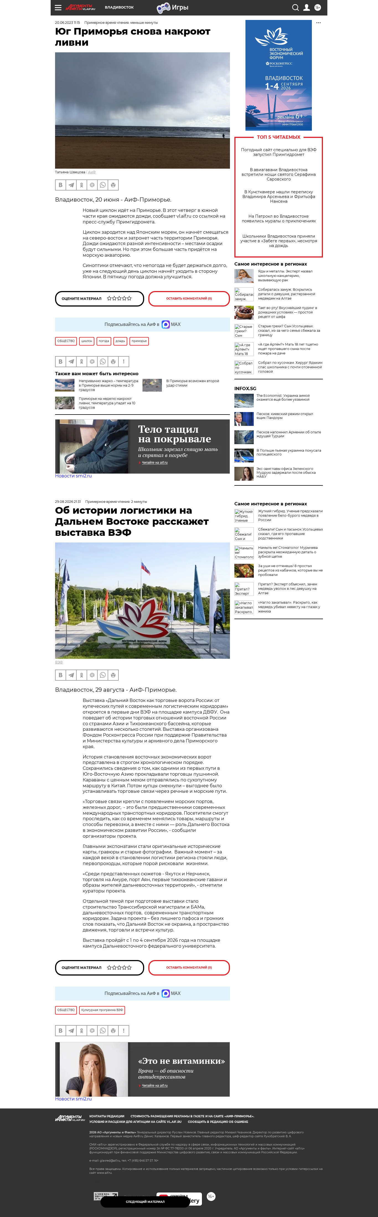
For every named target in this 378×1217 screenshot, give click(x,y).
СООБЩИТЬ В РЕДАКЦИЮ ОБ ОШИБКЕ (218, 1122)
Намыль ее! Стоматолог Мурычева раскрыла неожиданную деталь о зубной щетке (288, 552)
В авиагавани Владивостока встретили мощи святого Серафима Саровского (279, 175)
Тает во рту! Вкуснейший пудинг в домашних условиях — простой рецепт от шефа (287, 312)
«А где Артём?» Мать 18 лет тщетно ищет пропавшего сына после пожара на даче (288, 348)
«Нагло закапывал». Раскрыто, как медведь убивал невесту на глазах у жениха (289, 606)
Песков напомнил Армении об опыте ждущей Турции (289, 434)
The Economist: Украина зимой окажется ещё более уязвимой (283, 398)
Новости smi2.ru (73, 475)
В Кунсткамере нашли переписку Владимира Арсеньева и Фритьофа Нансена (278, 197)
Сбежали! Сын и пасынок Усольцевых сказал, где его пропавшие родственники (290, 533)
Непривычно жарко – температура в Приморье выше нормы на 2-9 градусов (108, 385)
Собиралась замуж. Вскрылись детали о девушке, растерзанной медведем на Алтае (286, 293)
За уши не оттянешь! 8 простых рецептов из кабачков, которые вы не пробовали (290, 570)
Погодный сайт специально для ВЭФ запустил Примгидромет (279, 152)
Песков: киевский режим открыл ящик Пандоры (285, 416)
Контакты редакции (106, 1116)
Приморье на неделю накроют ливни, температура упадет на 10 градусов (107, 403)
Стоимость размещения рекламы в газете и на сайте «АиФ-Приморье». (192, 1116)
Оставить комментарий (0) (189, 298)
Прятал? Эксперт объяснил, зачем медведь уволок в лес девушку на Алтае (287, 588)
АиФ (92, 172)
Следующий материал (145, 1202)
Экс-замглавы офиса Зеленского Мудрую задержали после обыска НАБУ (286, 472)
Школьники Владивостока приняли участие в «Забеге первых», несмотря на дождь (278, 241)
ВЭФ (59, 662)
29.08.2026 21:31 (68, 502)
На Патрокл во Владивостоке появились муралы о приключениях (279, 218)
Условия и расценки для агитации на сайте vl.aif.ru (135, 1122)
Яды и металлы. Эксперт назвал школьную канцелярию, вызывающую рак (285, 275)
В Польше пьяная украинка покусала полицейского (289, 452)
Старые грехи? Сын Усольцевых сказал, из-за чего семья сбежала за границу (289, 330)
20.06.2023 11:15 (67, 22)
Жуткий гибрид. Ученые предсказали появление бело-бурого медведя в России (290, 515)
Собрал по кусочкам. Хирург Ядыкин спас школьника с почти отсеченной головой (290, 367)
